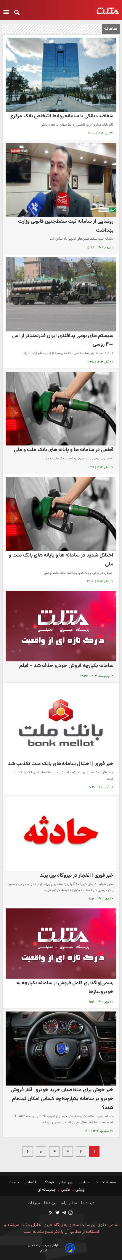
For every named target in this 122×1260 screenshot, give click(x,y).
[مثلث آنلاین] (108, 11)
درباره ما (87, 1203)
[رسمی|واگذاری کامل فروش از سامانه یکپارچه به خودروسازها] (61, 943)
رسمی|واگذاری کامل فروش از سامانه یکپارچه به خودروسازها (64, 987)
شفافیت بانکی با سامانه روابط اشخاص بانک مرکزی (61, 116)
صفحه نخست (105, 1182)
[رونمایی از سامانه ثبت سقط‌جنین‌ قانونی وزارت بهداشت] (61, 180)
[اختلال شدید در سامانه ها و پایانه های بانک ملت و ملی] (61, 514)
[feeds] (51, 1213)
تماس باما (68, 1203)
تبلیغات (34, 1203)
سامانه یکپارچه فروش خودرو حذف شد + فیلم (66, 666)
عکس (65, 1190)
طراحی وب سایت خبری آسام (44, 1248)
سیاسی (84, 1182)
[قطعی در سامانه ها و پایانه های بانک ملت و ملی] (61, 409)
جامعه (14, 1182)
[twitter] (57, 1213)
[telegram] (63, 1213)
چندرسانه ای (47, 1190)
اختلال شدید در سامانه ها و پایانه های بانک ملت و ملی (61, 559)
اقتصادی (31, 1182)
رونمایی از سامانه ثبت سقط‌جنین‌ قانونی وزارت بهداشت (65, 225)
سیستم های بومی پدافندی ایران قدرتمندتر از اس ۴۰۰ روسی (62, 340)
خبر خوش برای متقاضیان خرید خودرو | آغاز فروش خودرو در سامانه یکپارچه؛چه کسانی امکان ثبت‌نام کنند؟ (62, 1099)
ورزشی (80, 1190)
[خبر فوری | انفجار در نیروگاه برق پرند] (61, 834)
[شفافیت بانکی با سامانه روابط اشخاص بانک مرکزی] (61, 75)
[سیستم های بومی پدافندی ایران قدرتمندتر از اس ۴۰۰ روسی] (61, 294)
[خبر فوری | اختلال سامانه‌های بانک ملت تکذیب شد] (61, 723)
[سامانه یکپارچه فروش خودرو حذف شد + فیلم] (61, 626)
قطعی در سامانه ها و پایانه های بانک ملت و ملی (63, 450)
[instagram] (70, 1213)
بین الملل (66, 1182)
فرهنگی (48, 1182)
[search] (16, 12)
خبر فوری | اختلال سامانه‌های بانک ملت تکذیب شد (60, 764)
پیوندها (50, 1203)
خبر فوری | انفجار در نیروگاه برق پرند (76, 875)
